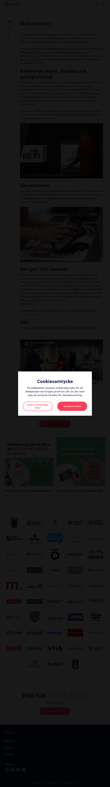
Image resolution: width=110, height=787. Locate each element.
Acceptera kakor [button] (72, 406)
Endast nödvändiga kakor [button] (37, 406)
